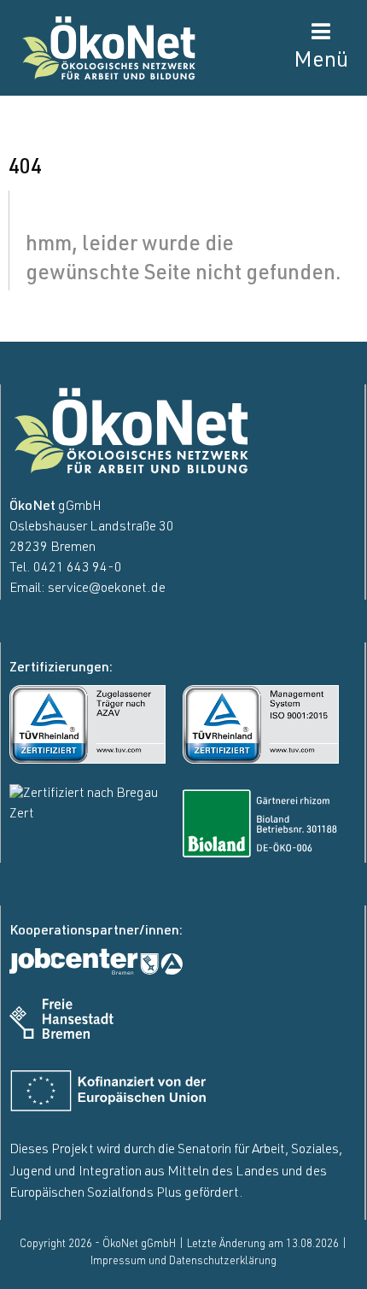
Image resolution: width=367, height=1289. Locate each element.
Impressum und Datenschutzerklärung (183, 1262)
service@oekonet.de (107, 589)
